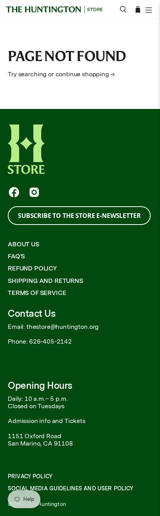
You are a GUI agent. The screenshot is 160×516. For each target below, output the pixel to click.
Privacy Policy (30, 476)
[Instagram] (34, 192)
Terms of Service (37, 293)
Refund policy (32, 268)
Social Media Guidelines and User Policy (70, 488)
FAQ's (16, 256)
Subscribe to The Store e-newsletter (79, 215)
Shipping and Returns (45, 280)
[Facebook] (14, 192)
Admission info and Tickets (46, 421)
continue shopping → (85, 74)
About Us (23, 244)
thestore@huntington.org (62, 326)
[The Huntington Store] (57, 9)
